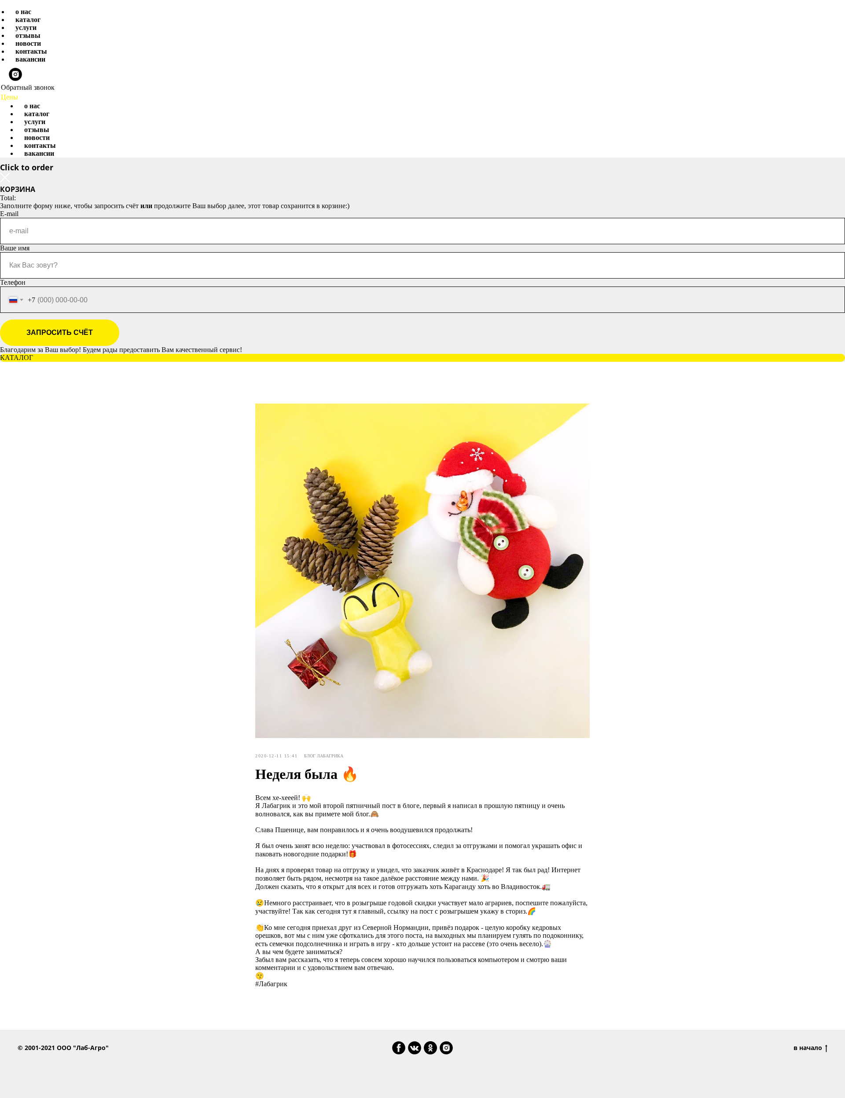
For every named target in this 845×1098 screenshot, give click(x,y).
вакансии (30, 59)
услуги (26, 27)
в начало (808, 1048)
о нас (23, 11)
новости (28, 43)
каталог (27, 19)
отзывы (27, 35)
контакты (31, 51)
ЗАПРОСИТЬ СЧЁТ (59, 332)
